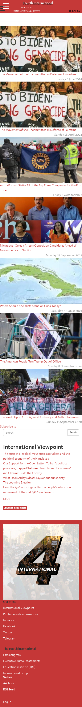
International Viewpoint (18, 608)
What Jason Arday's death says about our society (34, 478)
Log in (7, 702)
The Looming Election (17, 482)
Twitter (7, 632)
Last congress (12, 655)
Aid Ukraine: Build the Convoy (22, 473)
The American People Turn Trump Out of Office (30, 361)
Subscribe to (8, 426)
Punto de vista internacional (21, 614)
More (6, 499)
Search (73, 432)
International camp (15, 673)
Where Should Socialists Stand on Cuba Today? (30, 306)
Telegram (9, 638)
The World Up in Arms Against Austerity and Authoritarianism (39, 417)
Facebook (9, 626)
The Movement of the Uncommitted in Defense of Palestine (38, 74)
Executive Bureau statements (21, 661)
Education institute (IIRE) (19, 667)
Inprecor (8, 620)
